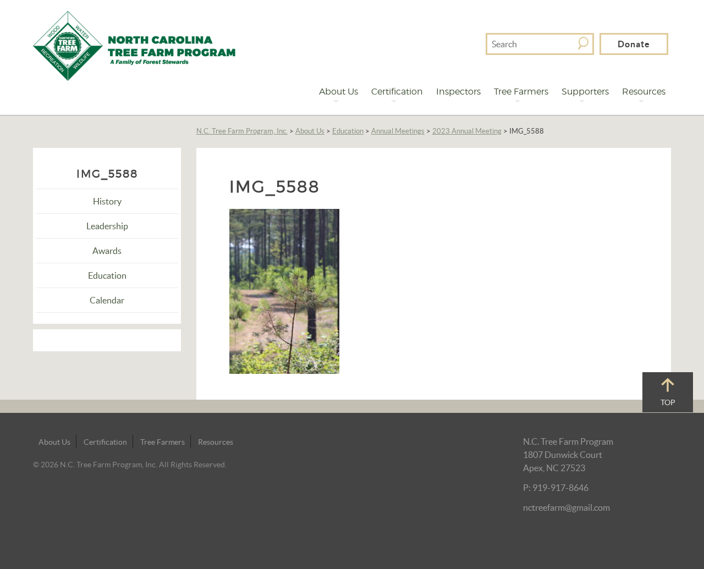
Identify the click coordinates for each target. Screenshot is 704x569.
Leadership (107, 226)
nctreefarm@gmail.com (566, 507)
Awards (107, 251)
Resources (644, 91)
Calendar (107, 300)
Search (583, 43)
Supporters (585, 91)
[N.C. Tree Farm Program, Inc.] (134, 44)
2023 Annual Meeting (467, 131)
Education (348, 131)
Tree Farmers (521, 91)
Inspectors (458, 91)
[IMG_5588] (284, 290)
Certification (397, 91)
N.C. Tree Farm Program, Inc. (242, 131)
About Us (338, 91)
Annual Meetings (398, 131)
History (107, 201)
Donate (634, 44)
